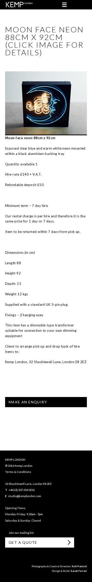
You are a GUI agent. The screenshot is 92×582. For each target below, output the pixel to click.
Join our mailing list (21, 532)
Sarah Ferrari (79, 570)
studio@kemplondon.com (24, 496)
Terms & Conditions (18, 471)
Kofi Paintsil (79, 566)
